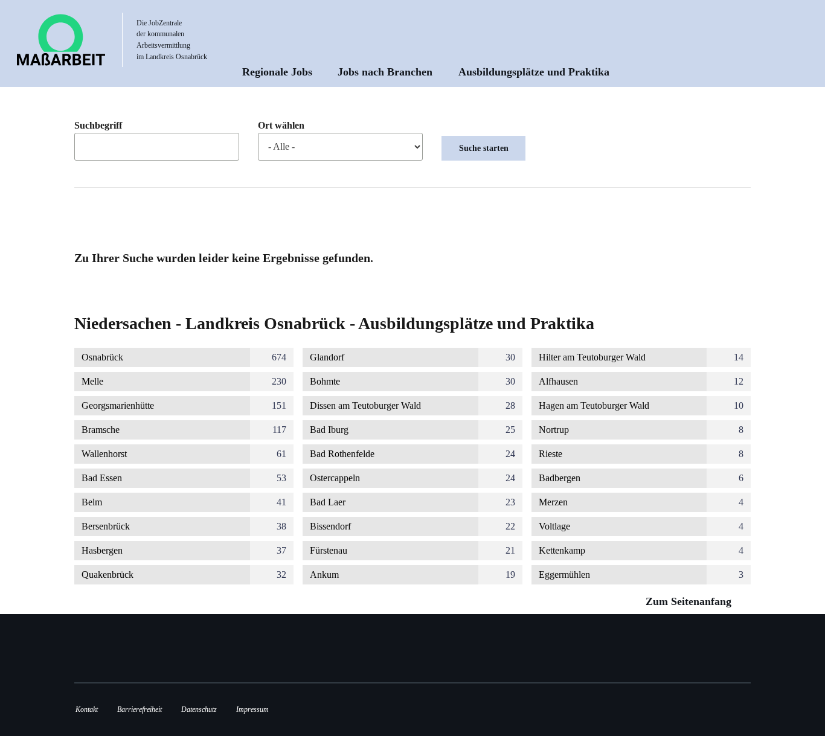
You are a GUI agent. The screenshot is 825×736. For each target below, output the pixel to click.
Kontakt (86, 709)
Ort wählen (281, 125)
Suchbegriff (98, 125)
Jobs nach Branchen (385, 72)
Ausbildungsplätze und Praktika (533, 72)
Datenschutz (199, 709)
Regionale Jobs (277, 72)
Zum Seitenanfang (690, 601)
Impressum (252, 709)
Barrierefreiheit (139, 709)
